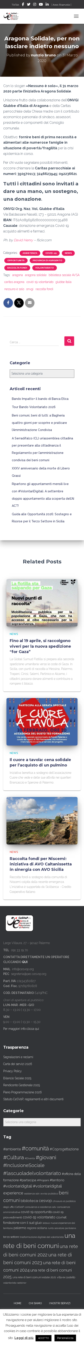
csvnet (61, 1217)
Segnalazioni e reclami (18, 1057)
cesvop (45, 1200)
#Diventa (30, 1158)
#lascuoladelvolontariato (32, 1173)
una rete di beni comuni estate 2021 (34, 1277)
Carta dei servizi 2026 (17, 1064)
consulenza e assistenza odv (40, 1207)
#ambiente (12, 1149)
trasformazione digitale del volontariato (42, 1236)
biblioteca (29, 1201)
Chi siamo (35, 1303)
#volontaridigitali (17, 1186)
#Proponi (43, 1180)
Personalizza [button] (65, 1338)
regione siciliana (37, 1228)
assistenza (30, 253)
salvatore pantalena (65, 1228)
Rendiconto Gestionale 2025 (21, 1085)
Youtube (41, 5)
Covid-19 (51, 253)
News (68, 253)
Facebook (23, 5)
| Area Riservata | (61, 4)
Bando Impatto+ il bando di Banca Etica (40, 399)
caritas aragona (14, 282)
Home (17, 1303)
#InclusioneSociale (24, 1165)
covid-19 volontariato (39, 282)
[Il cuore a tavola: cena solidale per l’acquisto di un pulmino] (42, 721)
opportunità (16, 260)
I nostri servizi (59, 1303)
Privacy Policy (12, 1071)
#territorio (57, 1180)
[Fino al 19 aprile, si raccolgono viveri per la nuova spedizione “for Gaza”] (42, 602)
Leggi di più (24, 1338)
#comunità (35, 1148)
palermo (20, 1228)
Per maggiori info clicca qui (21, 1028)
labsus (46, 1223)
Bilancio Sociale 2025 (17, 1078)
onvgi (29, 289)
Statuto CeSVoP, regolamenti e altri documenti (33, 1099)
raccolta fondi (17, 268)
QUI (25, 962)
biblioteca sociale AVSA (64, 275)
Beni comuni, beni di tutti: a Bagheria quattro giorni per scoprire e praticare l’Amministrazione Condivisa (39, 423)
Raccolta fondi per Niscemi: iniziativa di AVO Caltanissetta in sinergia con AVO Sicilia (41, 864)
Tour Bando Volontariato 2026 (34, 407)
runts (51, 1228)
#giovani (46, 1157)
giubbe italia (64, 282)
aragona (17, 275)
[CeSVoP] (13, 16)
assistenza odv (32, 1193)
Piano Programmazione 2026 (22, 1092)
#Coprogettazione (64, 1149)
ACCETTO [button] (43, 1338)
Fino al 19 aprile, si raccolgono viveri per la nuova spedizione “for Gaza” (40, 646)
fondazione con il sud (18, 1222)
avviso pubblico (49, 1193)
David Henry (23, 240)
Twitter (28, 5)
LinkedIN (47, 5)
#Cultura (13, 1157)
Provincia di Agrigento (47, 260)
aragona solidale (36, 275)
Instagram (34, 5)
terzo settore (11, 1236)
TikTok (15, 4)
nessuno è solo (14, 289)
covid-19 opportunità (36, 1212)
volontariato (44, 268)
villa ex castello (66, 1277)
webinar (21, 1282)
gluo (38, 1222)
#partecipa (28, 1180)
